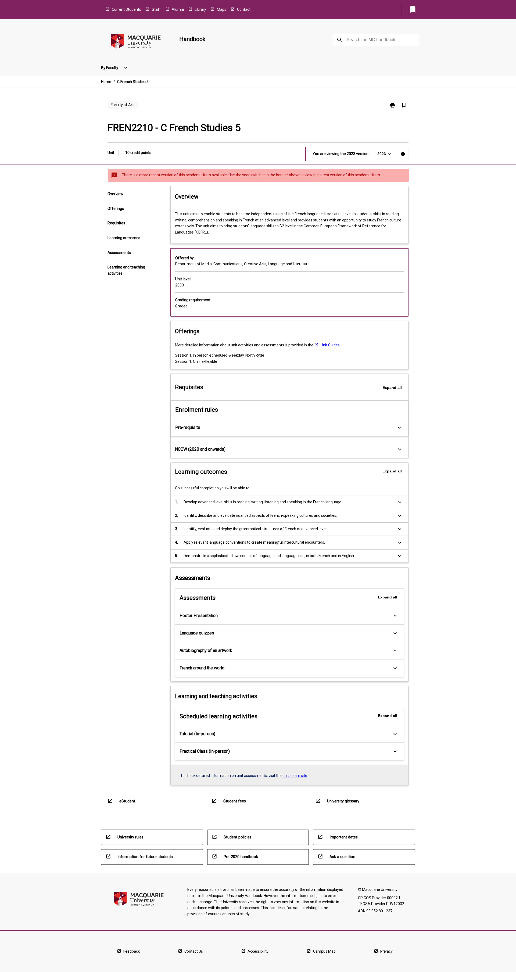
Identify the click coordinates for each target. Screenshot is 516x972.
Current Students (126, 9)
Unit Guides (330, 345)
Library (200, 9)
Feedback (131, 951)
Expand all (392, 387)
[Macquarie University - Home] (136, 42)
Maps (221, 9)
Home (106, 82)
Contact (243, 9)
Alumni (178, 9)
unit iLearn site (294, 775)
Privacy (386, 951)
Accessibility (258, 951)
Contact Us (193, 951)
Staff (156, 9)
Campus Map (324, 951)
